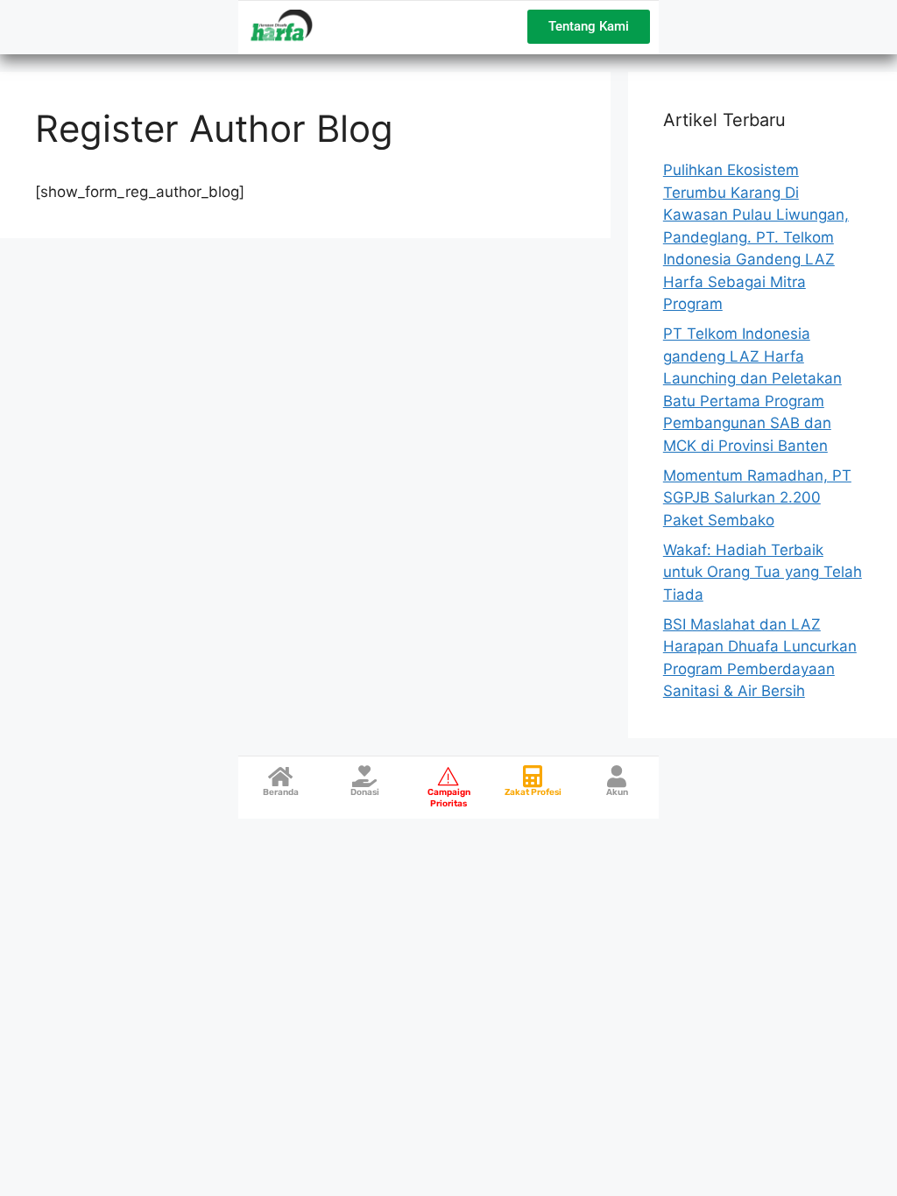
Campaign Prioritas (448, 798)
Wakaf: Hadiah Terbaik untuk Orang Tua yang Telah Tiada (762, 572)
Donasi (364, 792)
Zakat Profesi (533, 792)
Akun (617, 792)
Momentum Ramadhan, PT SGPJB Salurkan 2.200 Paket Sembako (757, 498)
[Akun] (617, 776)
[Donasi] (365, 776)
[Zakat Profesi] (533, 776)
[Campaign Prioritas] (449, 776)
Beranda (281, 792)
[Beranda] (281, 776)
